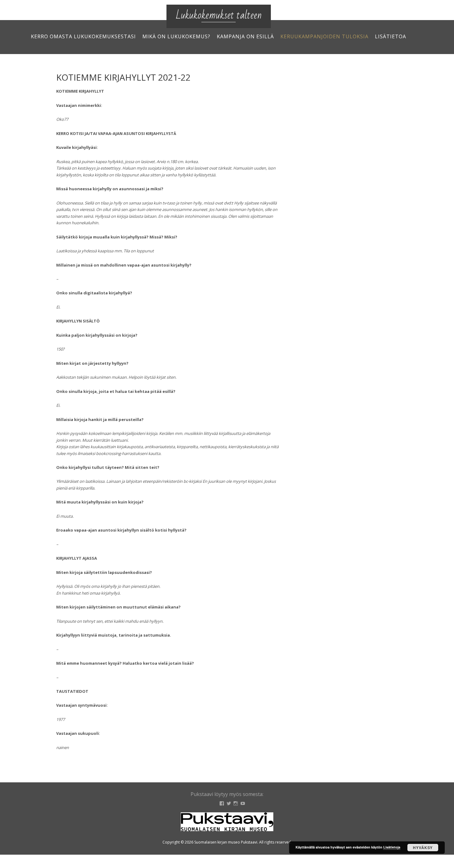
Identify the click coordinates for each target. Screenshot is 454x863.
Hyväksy (423, 847)
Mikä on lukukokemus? (176, 36)
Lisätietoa (390, 36)
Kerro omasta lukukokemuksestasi (83, 36)
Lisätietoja (391, 847)
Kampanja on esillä (245, 36)
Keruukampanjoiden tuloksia (324, 36)
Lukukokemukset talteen (219, 15)
